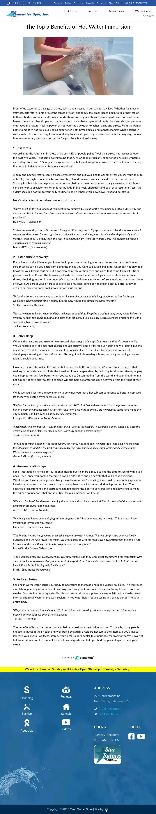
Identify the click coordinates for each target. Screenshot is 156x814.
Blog (111, 3)
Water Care (143, 11)
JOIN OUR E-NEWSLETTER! (136, 3)
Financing (58, 3)
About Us (90, 3)
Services (148, 16)
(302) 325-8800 (33, 3)
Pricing (68, 3)
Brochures (78, 3)
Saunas (93, 11)
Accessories (116, 11)
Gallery (119, 3)
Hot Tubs (70, 11)
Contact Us (101, 3)
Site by (99, 809)
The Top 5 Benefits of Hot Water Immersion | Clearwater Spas (28, 13)
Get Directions (108, 714)
